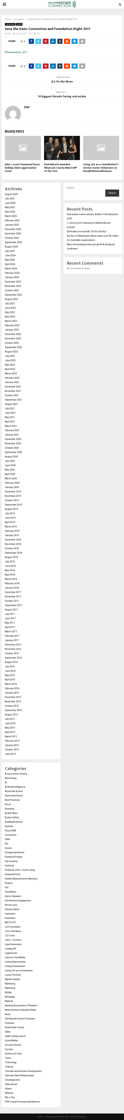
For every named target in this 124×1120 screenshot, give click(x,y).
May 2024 (10, 259)
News (7, 1014)
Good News (10, 891)
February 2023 (12, 325)
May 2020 (10, 469)
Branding (9, 808)
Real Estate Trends (14, 1027)
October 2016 (12, 653)
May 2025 (10, 207)
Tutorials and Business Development (23, 1071)
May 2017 (10, 622)
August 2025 (11, 194)
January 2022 (12, 382)
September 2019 (13, 504)
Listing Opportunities (15, 961)
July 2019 (10, 513)
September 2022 (13, 347)
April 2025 (10, 211)
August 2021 (11, 404)
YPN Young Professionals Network (22, 1101)
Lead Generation (13, 944)
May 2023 (10, 312)
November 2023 (13, 286)
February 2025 (12, 220)
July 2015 (10, 719)
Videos (8, 1088)
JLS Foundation (13, 926)
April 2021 (10, 421)
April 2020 (10, 474)
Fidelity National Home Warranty (21, 878)
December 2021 (13, 386)
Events (19, 24)
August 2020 (11, 456)
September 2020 (13, 452)
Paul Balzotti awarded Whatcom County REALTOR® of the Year (60, 167)
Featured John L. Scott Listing (20, 870)
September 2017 (13, 605)
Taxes (8, 1058)
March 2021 (11, 426)
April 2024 (10, 264)
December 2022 (13, 334)
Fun (7, 887)
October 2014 (12, 749)
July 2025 (10, 198)
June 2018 (10, 566)
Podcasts (9, 1023)
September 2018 (13, 552)
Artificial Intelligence (15, 787)
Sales (7, 1031)
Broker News (11, 813)
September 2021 (13, 399)
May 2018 (10, 570)
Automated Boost (14, 795)
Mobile (8, 992)
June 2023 (10, 308)
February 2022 (12, 378)
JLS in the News (13, 931)
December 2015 (13, 697)
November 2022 (13, 338)
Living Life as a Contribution (19, 970)
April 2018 (10, 574)
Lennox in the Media (15, 957)
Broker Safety (12, 817)
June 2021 (10, 413)
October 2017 (12, 601)
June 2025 (10, 203)
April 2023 (10, 316)
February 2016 (12, 688)
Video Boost (11, 1084)
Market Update (12, 979)
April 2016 (10, 679)
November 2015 (13, 701)
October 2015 (12, 706)
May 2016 (10, 675)
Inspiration (10, 913)
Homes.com (11, 905)
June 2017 (10, 618)
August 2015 (11, 714)
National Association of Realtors (21, 1005)
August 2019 (11, 509)
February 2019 (12, 531)
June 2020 (10, 465)
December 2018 (13, 539)
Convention (10, 24)
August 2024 (11, 246)
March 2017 (11, 631)
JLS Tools (10, 935)
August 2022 (11, 351)
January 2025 (12, 225)
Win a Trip (10, 1097)
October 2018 (12, 548)
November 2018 (13, 544)
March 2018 (11, 579)
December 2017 (13, 592)
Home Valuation (13, 896)
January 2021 (12, 434)
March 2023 (11, 321)
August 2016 (11, 662)
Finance (9, 883)
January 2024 (12, 277)
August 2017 (11, 609)
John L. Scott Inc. (13, 940)
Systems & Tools (13, 1053)
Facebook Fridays (13, 857)
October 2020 (12, 448)
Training (9, 1066)
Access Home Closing (16, 773)
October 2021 (12, 395)
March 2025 (11, 216)
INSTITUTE (10, 922)
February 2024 (12, 273)
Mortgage (10, 996)
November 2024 (13, 233)
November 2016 (13, 649)
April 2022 (10, 369)
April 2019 (10, 522)
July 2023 (10, 303)
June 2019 (10, 518)
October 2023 (12, 290)
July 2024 (10, 251)
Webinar (9, 1093)
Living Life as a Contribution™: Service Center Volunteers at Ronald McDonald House (101, 167)
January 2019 (12, 535)
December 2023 (13, 281)
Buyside (9, 826)
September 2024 (13, 242)
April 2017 (10, 627)
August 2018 (11, 557)
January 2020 (12, 487)
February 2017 (12, 636)
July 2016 (10, 666)
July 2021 (10, 408)
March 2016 (11, 684)
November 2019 (13, 496)
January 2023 (12, 329)
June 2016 (10, 671)
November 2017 (13, 596)
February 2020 (12, 483)
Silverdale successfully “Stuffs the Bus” (87, 231)
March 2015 (11, 736)
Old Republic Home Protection (20, 1018)
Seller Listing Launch (15, 1036)
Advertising (10, 778)
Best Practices (12, 800)
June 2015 (10, 723)
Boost (8, 804)
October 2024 (12, 238)
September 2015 (13, 710)
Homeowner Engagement (18, 900)
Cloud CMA (10, 830)
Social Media (11, 1040)
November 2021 (13, 391)
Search (70, 187)
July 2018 (10, 561)
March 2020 (11, 478)
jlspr (9, 33)
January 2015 (12, 745)
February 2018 (12, 583)
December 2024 (13, 229)
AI (6, 782)
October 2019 (12, 500)
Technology (11, 1062)
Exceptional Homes (14, 852)
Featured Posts (12, 874)
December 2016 (13, 644)
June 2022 (10, 360)
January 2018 (12, 587)
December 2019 (13, 491)
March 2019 (11, 526)
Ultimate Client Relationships (19, 1075)
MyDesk (9, 1001)
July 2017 (10, 614)
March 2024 (11, 268)
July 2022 (10, 356)
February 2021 (12, 430)
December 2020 (13, 439)
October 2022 (12, 343)
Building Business (14, 822)
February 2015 (12, 741)
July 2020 (10, 461)
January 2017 (12, 640)
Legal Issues (11, 953)
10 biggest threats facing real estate (62, 96)
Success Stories (13, 1045)
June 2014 (10, 754)
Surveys (9, 1049)
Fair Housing (11, 861)
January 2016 (12, 692)
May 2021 (10, 417)
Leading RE (10, 948)
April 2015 (10, 732)
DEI (6, 843)
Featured (9, 865)
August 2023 (11, 299)
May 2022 (10, 364)
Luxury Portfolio (13, 975)
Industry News (12, 909)
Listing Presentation (15, 966)
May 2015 (10, 727)
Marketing (10, 983)
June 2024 (10, 255)
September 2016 (13, 657)
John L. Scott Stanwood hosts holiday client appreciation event (22, 167)
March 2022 (11, 373)
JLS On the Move (62, 81)
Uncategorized (12, 1080)
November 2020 (13, 443)
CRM (7, 839)
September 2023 (13, 294)
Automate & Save (14, 791)
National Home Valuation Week (20, 1010)
